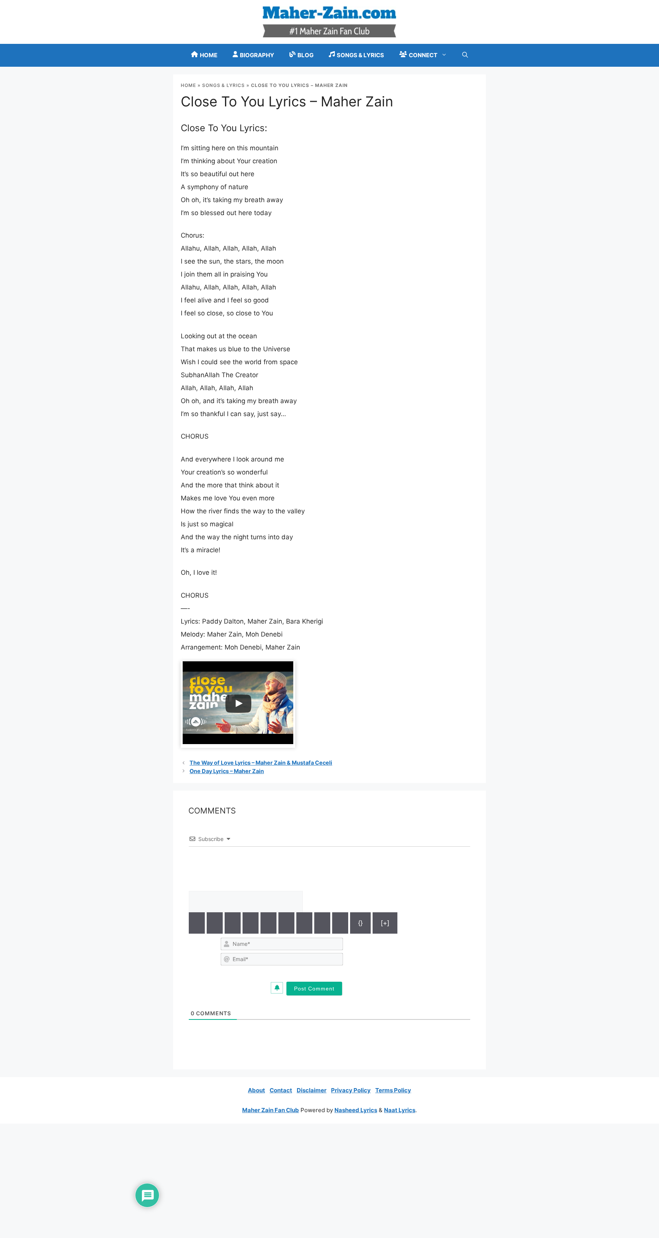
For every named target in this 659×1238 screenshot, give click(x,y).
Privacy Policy (351, 1090)
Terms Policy (393, 1090)
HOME (208, 55)
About (256, 1090)
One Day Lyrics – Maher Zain (227, 771)
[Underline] (233, 923)
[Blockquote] (304, 923)
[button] (465, 55)
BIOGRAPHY (257, 55)
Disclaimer (311, 1090)
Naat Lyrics (399, 1110)
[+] (385, 923)
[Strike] (251, 923)
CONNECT (423, 55)
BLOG (305, 55)
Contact (281, 1090)
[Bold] (197, 923)
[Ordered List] (268, 923)
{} (360, 923)
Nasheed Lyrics (355, 1110)
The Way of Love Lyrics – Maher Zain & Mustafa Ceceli (261, 762)
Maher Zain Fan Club (270, 1110)
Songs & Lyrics (223, 85)
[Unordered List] (286, 923)
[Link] (340, 923)
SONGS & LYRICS (360, 55)
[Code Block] (322, 923)
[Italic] (215, 923)
